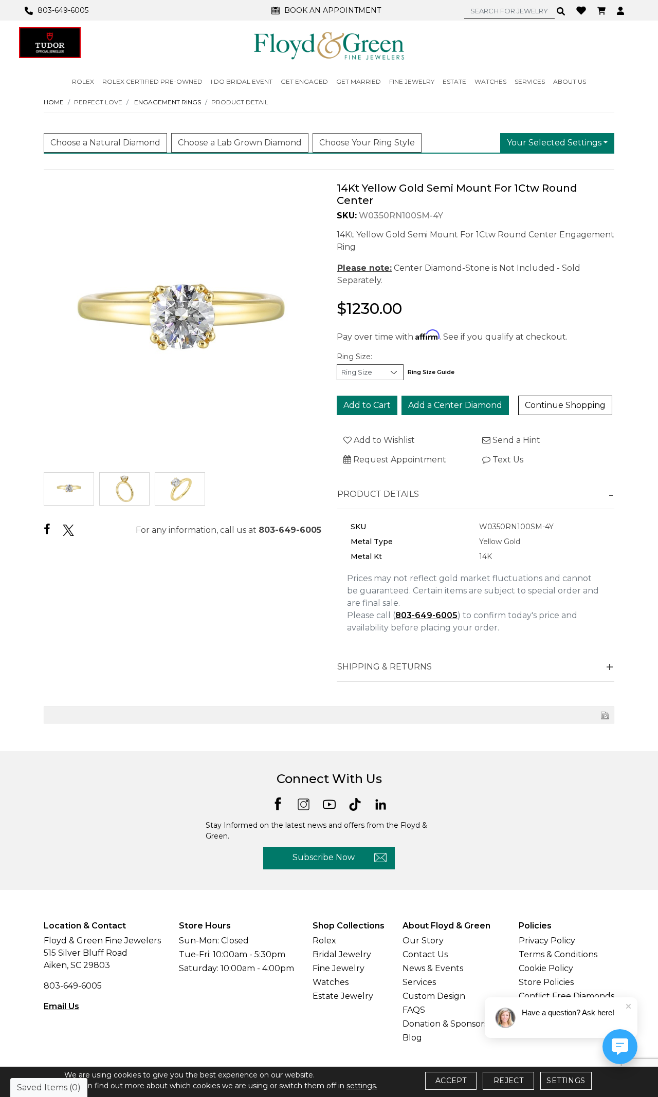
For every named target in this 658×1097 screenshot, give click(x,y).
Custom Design (434, 996)
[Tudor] (50, 42)
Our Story (423, 940)
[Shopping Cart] (602, 10)
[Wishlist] (582, 9)
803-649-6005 (290, 530)
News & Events (433, 968)
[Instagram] (303, 803)
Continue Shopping (565, 405)
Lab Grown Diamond (240, 142)
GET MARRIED (358, 81)
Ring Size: (354, 356)
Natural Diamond (105, 142)
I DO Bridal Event (241, 81)
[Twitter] (68, 530)
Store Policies (546, 982)
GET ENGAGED (304, 81)
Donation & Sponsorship (452, 1024)
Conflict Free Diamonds (566, 996)
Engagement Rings (167, 102)
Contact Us (425, 954)
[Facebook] (47, 529)
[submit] (561, 10)
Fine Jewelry (338, 968)
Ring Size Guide (431, 372)
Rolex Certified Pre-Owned (152, 81)
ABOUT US (569, 81)
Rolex (324, 940)
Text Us (506, 459)
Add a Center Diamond (455, 405)
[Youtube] (329, 803)
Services (419, 982)
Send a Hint (515, 440)
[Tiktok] (355, 803)
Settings (565, 1080)
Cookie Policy (546, 968)
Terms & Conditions (558, 954)
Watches (331, 982)
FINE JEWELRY (411, 81)
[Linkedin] (380, 803)
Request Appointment (398, 459)
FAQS (414, 1010)
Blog (412, 1038)
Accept (450, 1080)
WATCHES (490, 81)
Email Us (61, 1006)
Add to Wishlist (383, 440)
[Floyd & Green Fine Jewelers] (329, 45)
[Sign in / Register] (621, 10)
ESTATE (454, 81)
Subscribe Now (324, 857)
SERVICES (530, 81)
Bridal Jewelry (342, 954)
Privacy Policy (547, 940)
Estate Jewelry (343, 996)
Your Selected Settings (554, 142)
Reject (508, 1080)
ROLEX (83, 81)
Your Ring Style (367, 142)
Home (54, 102)
